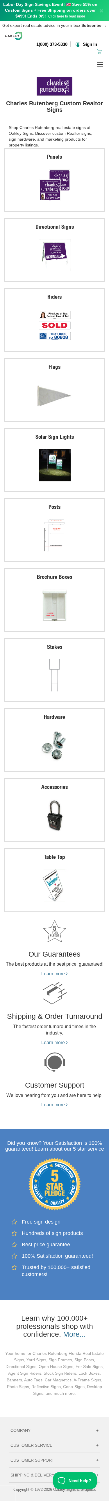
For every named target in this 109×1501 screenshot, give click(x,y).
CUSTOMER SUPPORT (54, 1460)
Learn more (53, 973)
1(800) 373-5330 (51, 44)
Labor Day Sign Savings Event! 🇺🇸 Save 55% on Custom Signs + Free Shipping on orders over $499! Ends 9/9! (50, 10)
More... (74, 1334)
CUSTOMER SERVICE (54, 1445)
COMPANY (54, 1430)
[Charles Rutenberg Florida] (54, 85)
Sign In (89, 44)
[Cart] (100, 51)
